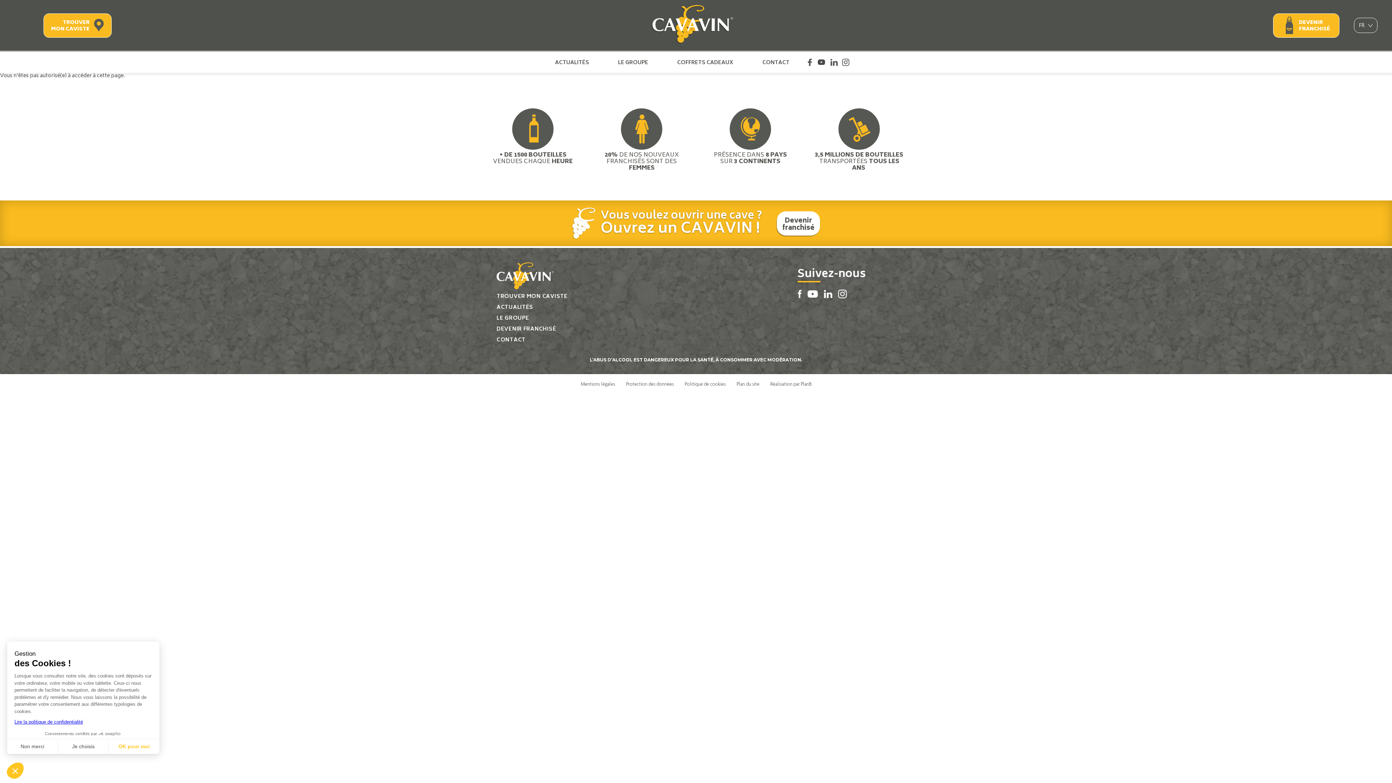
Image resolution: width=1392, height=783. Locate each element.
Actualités (572, 62)
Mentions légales (598, 383)
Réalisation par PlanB (791, 383)
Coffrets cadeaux (705, 62)
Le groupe (633, 62)
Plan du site (748, 383)
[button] (15, 770)
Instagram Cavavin (846, 62)
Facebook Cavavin (810, 62)
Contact (776, 62)
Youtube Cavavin (821, 62)
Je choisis (83, 746)
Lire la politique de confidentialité (48, 722)
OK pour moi (134, 746)
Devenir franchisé (1314, 26)
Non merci (32, 746)
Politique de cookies (705, 383)
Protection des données (650, 383)
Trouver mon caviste (70, 26)
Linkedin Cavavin (834, 62)
